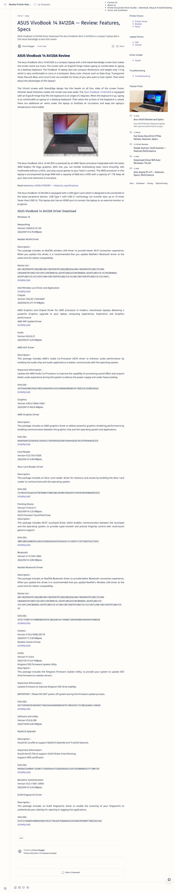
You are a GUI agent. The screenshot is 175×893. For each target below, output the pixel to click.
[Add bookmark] (113, 46)
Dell (137, 42)
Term (132, 183)
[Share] (120, 46)
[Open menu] (5, 4)
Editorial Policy (162, 183)
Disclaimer (140, 183)
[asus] (21, 838)
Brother (138, 24)
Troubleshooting (142, 76)
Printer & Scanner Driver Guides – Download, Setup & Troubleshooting (139, 7)
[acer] (137, 156)
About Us (111, 5)
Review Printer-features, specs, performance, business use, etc (20, 4)
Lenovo (138, 44)
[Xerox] (138, 132)
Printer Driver (141, 21)
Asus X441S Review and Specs (149, 119)
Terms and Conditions (117, 10)
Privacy (150, 183)
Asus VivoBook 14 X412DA (97, 92)
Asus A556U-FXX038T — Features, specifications (53, 185)
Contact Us (112, 2)
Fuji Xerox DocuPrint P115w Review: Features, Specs (147, 137)
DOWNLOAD (24, 280)
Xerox (137, 26)
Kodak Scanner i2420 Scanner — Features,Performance (150, 149)
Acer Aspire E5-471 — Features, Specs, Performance (149, 173)
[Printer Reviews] (142, 144)
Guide (138, 60)
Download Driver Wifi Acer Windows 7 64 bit (147, 161)
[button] (15, 887)
